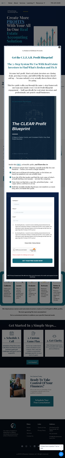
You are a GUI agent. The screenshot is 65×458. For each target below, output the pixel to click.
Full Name (15, 200)
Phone (14, 208)
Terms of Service (36, 243)
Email (14, 217)
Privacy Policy (28, 243)
